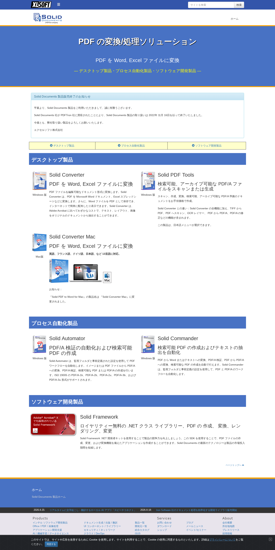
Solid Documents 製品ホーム (49, 496)
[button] (58, 4)
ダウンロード (164, 526)
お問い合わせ (164, 522)
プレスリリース (230, 530)
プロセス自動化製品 (132, 145)
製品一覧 (140, 522)
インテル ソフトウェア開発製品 (50, 522)
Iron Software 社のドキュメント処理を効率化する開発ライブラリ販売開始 (196, 510)
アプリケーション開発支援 (47, 530)
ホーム (235, 18)
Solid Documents (48, 18)
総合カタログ (142, 530)
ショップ (162, 530)
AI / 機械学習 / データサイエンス (51, 533)
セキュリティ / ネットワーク (99, 530)
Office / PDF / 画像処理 (45, 526)
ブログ (189, 522)
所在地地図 (228, 526)
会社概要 (227, 522)
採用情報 (227, 533)
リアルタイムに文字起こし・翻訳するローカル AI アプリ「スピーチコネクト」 (93, 510)
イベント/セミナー (196, 530)
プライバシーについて (222, 539)
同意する (51, 544)
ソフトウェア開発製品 (208, 145)
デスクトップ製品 (63, 145)
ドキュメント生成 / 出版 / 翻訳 (100, 522)
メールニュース (194, 526)
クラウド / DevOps (94, 533)
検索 (239, 4)
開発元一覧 (141, 526)
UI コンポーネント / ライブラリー (102, 526)
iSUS (137, 533)
